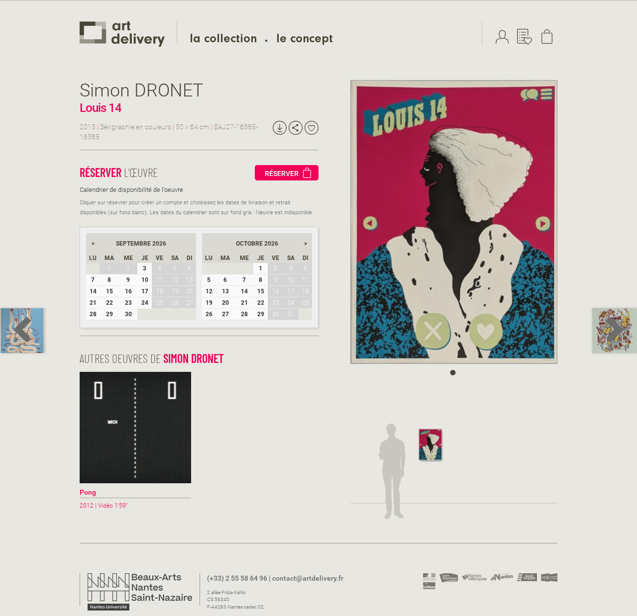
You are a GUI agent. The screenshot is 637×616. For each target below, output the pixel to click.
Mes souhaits (527, 36)
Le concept (304, 40)
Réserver (282, 173)
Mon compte (505, 36)
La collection (223, 40)
